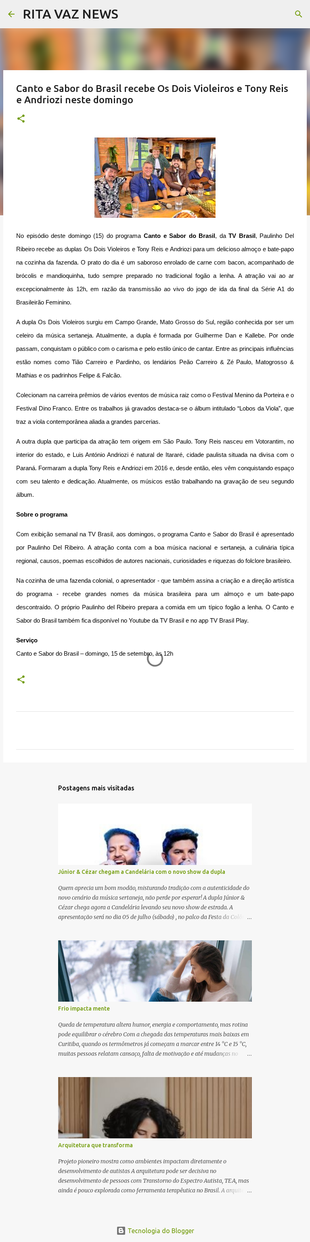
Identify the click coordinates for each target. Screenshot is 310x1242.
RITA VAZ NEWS (70, 13)
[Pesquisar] (129, 14)
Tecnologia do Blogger (160, 1230)
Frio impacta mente (84, 1008)
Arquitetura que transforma (95, 1145)
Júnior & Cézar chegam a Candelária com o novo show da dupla (141, 872)
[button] (21, 119)
